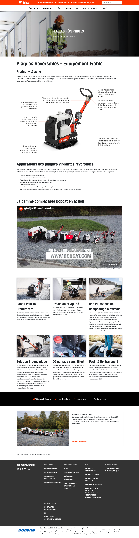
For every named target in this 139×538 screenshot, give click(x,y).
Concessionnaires (63, 3)
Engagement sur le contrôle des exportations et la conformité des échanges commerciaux (93, 492)
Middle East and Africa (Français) (84, 3)
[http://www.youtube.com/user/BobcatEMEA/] (25, 469)
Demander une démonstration (49, 477)
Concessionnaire (81, 399)
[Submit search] (121, 2)
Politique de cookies (92, 475)
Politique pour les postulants (91, 480)
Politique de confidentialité (90, 470)
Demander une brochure (52, 482)
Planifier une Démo (100, 399)
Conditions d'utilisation (93, 484)
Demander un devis (46, 3)
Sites (66, 469)
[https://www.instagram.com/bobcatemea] (21, 469)
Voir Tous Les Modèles (79, 441)
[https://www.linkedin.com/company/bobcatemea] (29, 469)
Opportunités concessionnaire (50, 508)
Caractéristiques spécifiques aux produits (70, 486)
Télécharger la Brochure (43, 399)
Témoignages (68, 480)
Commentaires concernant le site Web (52, 518)
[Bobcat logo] (24, 3)
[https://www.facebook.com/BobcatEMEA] (18, 469)
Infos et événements (71, 472)
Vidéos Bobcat (69, 476)
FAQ (45, 513)
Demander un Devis (64, 399)
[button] (48, 279)
